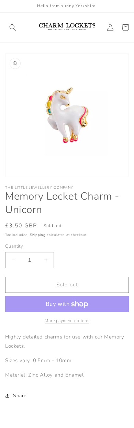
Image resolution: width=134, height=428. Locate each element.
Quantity (14, 246)
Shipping (38, 235)
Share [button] (19, 395)
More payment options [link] (67, 320)
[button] (12, 27)
